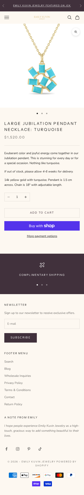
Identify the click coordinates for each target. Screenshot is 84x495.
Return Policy (13, 404)
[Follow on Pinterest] (29, 449)
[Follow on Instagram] (18, 449)
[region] (42, 269)
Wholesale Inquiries (17, 376)
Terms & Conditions (17, 390)
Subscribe (21, 338)
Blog (7, 369)
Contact (9, 397)
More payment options (42, 236)
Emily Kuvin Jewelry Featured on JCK (42, 5)
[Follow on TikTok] (40, 449)
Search (8, 362)
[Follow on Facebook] (6, 449)
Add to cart (42, 213)
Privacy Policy (13, 383)
